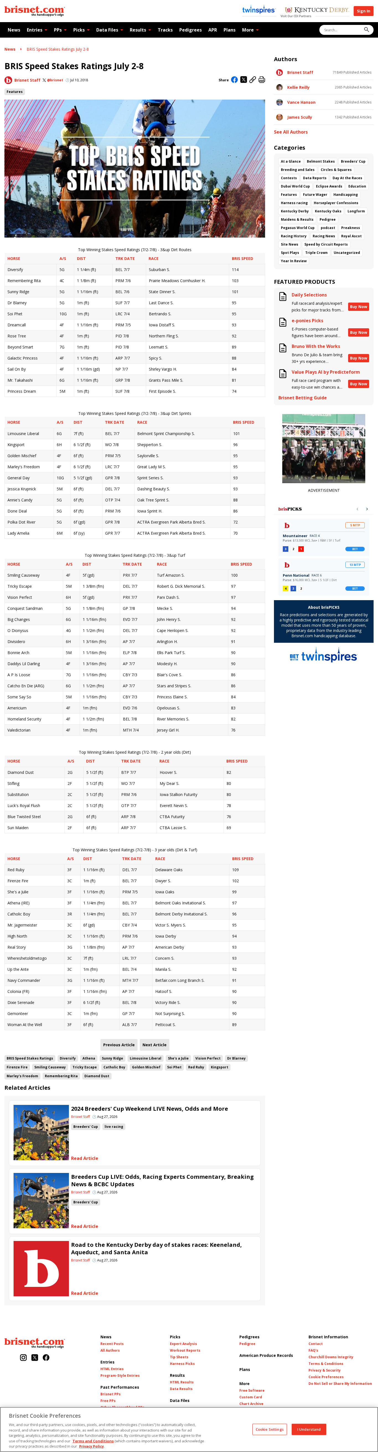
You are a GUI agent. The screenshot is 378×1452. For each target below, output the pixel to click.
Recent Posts (112, 1344)
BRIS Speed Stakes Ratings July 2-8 (58, 49)
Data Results (181, 1389)
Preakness (350, 227)
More (248, 30)
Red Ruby (196, 1067)
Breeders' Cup (85, 1126)
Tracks (165, 30)
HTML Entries (112, 1369)
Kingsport (219, 1067)
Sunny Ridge (112, 1058)
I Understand (309, 1429)
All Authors (110, 1350)
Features (15, 91)
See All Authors (291, 132)
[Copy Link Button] (252, 80)
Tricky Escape (85, 1067)
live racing (114, 1126)
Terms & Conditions (326, 1364)
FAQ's (313, 1350)
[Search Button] (366, 30)
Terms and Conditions (93, 1440)
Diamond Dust (96, 1076)
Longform (356, 211)
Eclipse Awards (329, 186)
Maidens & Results (297, 219)
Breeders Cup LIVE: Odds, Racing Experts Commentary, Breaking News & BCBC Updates (162, 1180)
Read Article (84, 1158)
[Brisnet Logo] (34, 11)
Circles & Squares (336, 169)
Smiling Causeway (50, 1067)
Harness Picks (182, 1364)
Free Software (252, 1390)
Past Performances (119, 1387)
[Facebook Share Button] (234, 80)
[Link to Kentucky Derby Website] (317, 10)
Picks (79, 30)
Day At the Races (347, 178)
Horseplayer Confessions (336, 203)
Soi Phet (174, 1067)
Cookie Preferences (326, 1377)
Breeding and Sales (298, 169)
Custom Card (250, 1397)
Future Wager (315, 194)
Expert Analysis (183, 1344)
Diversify (68, 1058)
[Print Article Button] (261, 80)
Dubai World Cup (295, 186)
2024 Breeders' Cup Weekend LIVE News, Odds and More (149, 1108)
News (14, 30)
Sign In (363, 11)
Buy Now (358, 306)
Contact (316, 1344)
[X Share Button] (243, 80)
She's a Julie (178, 1058)
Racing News (324, 236)
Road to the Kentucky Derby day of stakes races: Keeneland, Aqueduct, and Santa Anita (156, 1248)
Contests (289, 178)
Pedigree (328, 219)
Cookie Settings (270, 1429)
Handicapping (345, 194)
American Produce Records (266, 1355)
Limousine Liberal (145, 1058)
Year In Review (294, 261)
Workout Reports (185, 1350)
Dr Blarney (236, 1058)
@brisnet (55, 80)
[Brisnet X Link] (34, 1358)
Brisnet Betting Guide (302, 398)
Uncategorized (347, 252)
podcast (328, 227)
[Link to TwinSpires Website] (259, 10)
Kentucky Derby (295, 211)
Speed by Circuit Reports (326, 244)
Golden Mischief (146, 1067)
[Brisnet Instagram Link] (23, 1358)
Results (138, 30)
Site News (289, 244)
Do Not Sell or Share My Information (340, 1383)
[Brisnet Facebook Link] (46, 1358)
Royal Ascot (351, 236)
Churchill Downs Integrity (331, 1357)
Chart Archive (251, 1404)
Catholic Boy (114, 1067)
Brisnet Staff (27, 80)
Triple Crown (316, 252)
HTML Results (182, 1382)
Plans (229, 30)
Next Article (155, 1044)
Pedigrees (190, 30)
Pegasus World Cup (298, 227)
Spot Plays (290, 252)
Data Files (107, 30)
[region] (189, 1429)
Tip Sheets (179, 1357)
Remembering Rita (61, 1076)
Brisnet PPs (110, 1394)
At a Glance (291, 161)
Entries (34, 30)
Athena (88, 1058)
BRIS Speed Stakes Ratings (30, 1058)
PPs (58, 30)
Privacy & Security (325, 1370)
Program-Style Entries (120, 1375)
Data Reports (315, 178)
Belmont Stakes (321, 161)
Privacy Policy (91, 1446)
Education (357, 186)
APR (212, 30)
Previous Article (119, 1044)
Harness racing (294, 203)
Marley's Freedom (22, 1076)
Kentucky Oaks (328, 211)
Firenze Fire (17, 1067)
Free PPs (108, 1401)
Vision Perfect (208, 1058)
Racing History (294, 236)
